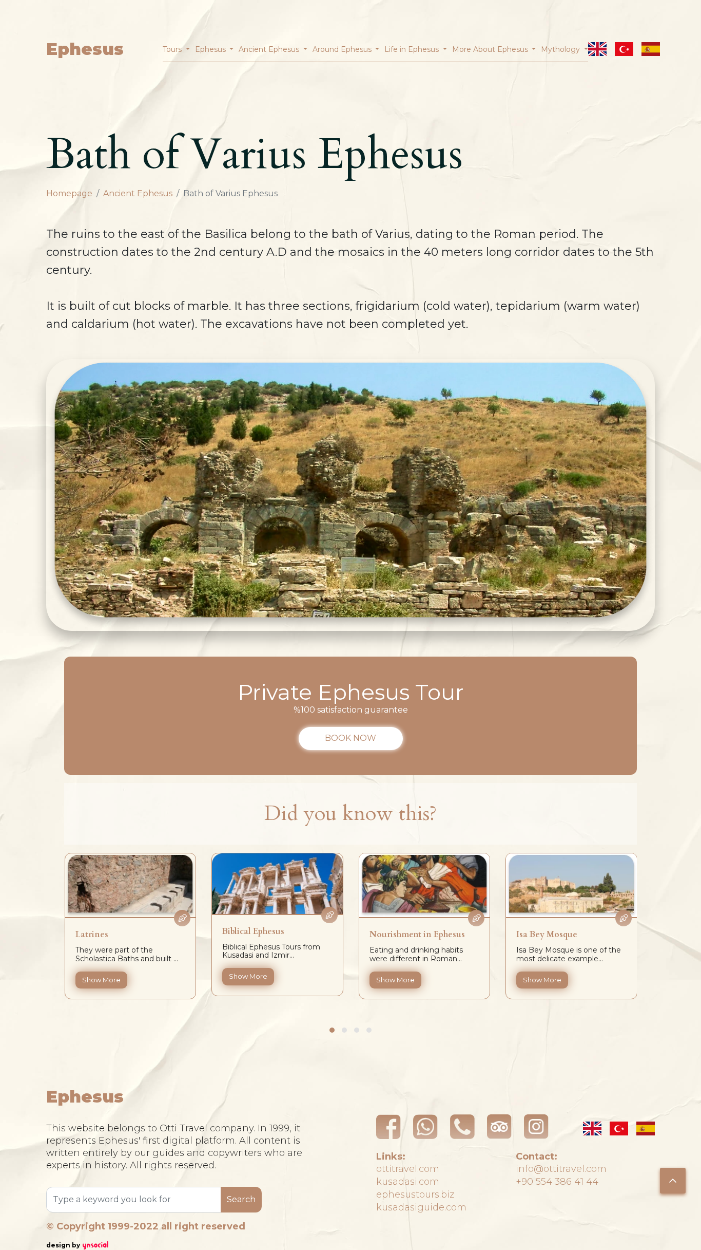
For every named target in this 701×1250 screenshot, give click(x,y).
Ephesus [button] (211, 49)
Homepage (69, 193)
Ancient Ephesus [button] (270, 49)
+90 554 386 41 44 (557, 1181)
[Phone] (462, 1126)
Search (241, 1199)
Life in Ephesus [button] (412, 49)
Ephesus (85, 49)
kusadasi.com (407, 1181)
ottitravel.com (407, 1168)
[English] (597, 49)
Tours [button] (173, 49)
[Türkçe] (624, 49)
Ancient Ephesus (137, 193)
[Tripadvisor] (499, 1126)
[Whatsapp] (425, 1126)
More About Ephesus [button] (491, 49)
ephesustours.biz (415, 1194)
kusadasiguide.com (421, 1207)
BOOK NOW (350, 738)
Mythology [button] (561, 49)
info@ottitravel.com (561, 1168)
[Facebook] (388, 1126)
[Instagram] (536, 1126)
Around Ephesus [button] (343, 49)
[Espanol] (650, 49)
